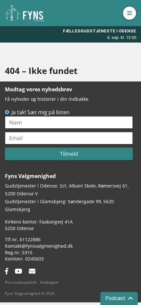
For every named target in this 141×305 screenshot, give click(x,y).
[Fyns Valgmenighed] (24, 13)
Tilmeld (69, 153)
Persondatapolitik (21, 282)
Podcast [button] (116, 298)
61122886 (30, 239)
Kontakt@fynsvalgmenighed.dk (39, 246)
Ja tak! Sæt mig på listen (40, 112)
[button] (129, 13)
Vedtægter (49, 282)
